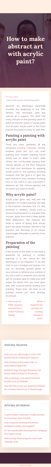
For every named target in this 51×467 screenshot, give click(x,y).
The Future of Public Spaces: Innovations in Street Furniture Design (16, 308)
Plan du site (25, 465)
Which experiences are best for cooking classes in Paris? (36, 310)
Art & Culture (13, 97)
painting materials (26, 147)
